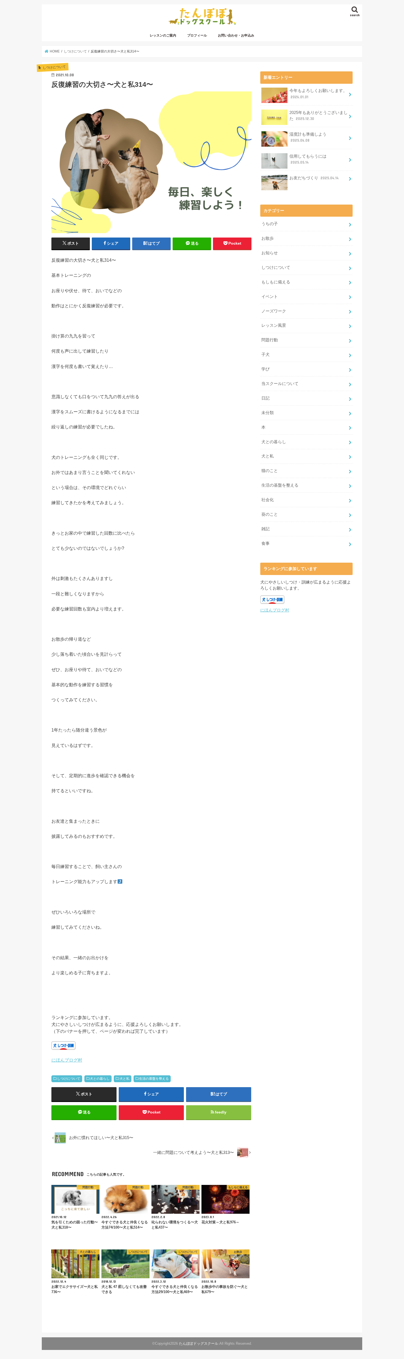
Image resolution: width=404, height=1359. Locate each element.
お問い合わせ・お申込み (236, 35)
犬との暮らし (100, 1079)
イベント (269, 296)
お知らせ (269, 253)
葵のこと (269, 514)
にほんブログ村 (66, 1059)
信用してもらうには (307, 159)
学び (265, 369)
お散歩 (267, 238)
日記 (265, 398)
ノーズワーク (273, 311)
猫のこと (269, 470)
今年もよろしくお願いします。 (318, 93)
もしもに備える (275, 282)
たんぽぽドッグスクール (198, 1343)
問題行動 (269, 340)
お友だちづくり (314, 178)
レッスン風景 (273, 325)
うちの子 (269, 224)
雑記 (265, 529)
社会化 (267, 500)
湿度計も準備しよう (307, 137)
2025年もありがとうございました (318, 115)
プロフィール (197, 35)
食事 (265, 543)
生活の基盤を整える (154, 1079)
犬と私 (124, 1079)
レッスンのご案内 (163, 35)
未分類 (267, 413)
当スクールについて (279, 383)
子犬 (265, 354)
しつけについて (68, 1079)
